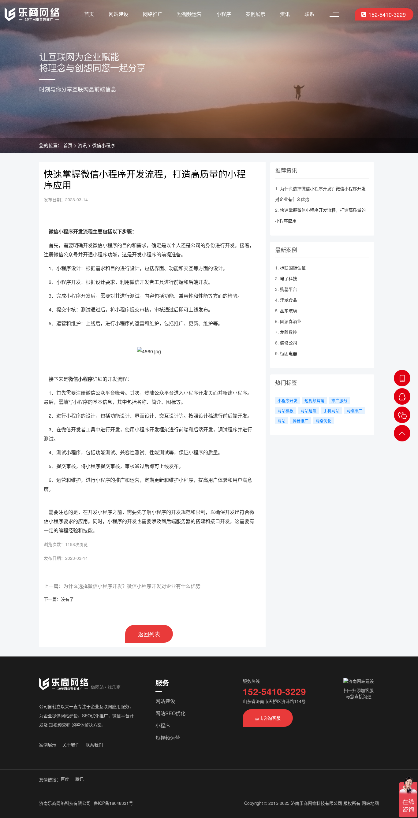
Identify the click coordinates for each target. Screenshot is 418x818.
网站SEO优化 (170, 713)
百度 (65, 779)
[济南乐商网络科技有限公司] (32, 14)
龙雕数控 (288, 332)
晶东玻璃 (288, 310)
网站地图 (370, 803)
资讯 (285, 13)
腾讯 (79, 779)
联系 (309, 13)
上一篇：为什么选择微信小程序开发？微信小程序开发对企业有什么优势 (122, 585)
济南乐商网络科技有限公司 (65, 803)
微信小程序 (103, 145)
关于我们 (71, 745)
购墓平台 (288, 289)
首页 (89, 13)
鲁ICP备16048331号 (113, 803)
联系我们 (94, 745)
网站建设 (118, 13)
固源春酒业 (290, 321)
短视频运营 (189, 13)
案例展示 (255, 13)
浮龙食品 (288, 300)
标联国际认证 (293, 268)
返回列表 (149, 634)
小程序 (223, 13)
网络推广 (152, 13)
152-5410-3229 (387, 14)
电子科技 (288, 278)
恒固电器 (288, 353)
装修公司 (288, 343)
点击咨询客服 (268, 718)
